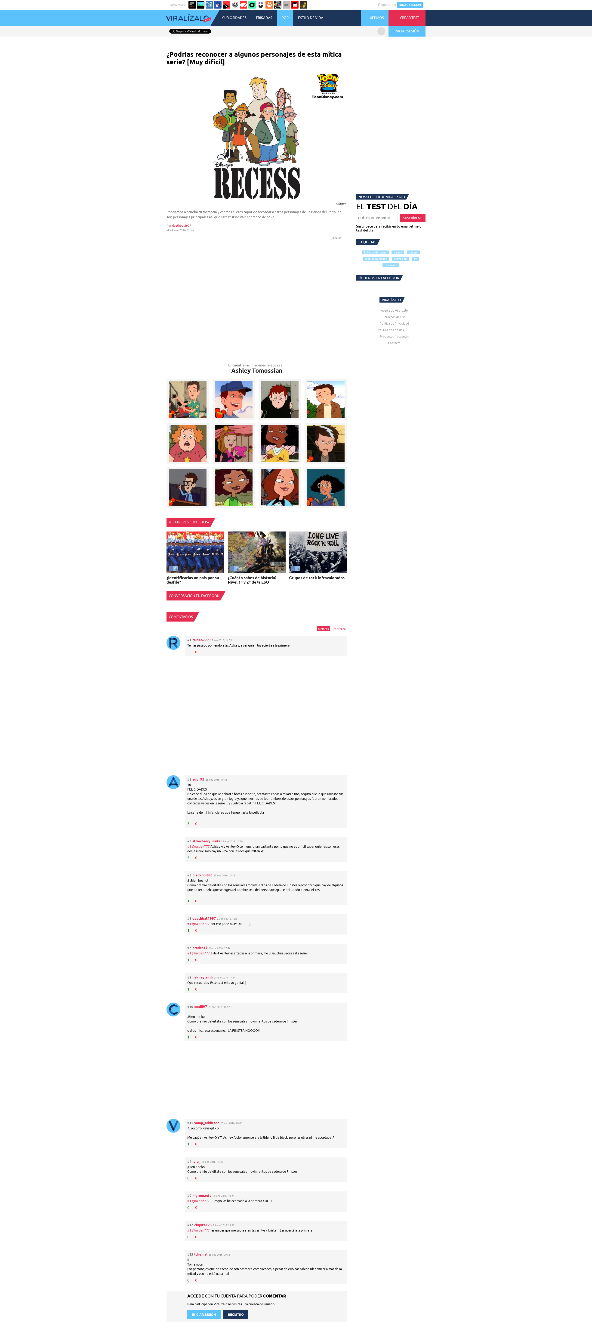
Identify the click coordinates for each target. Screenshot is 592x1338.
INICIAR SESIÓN (410, 4)
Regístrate (385, 4)
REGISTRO (236, 1314)
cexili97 (200, 1007)
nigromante (202, 1195)
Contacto (394, 342)
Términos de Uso (394, 317)
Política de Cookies (391, 329)
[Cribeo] (252, 5)
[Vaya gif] (286, 5)
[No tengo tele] (277, 5)
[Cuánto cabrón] (235, 5)
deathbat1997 (181, 225)
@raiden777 (201, 846)
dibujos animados (376, 258)
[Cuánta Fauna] (269, 5)
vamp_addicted (206, 1123)
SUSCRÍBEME (412, 218)
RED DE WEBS (177, 4)
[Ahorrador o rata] (303, 5)
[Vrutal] (243, 5)
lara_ (196, 1161)
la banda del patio (375, 252)
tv (415, 258)
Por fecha (339, 628)
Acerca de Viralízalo (394, 310)
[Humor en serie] (260, 5)
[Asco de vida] (192, 5)
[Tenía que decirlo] (295, 5)
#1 (189, 846)
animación (400, 258)
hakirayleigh (202, 977)
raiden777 (200, 640)
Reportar (336, 237)
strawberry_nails (206, 841)
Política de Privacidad (394, 323)
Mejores (323, 628)
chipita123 (203, 1225)
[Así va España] (226, 5)
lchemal (200, 1254)
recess (413, 252)
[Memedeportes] (209, 5)
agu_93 (198, 779)
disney (398, 252)
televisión (391, 264)
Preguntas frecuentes (394, 336)
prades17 (200, 948)
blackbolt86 (202, 875)
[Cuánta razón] (200, 5)
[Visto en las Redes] (218, 5)
